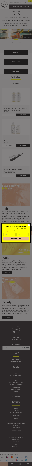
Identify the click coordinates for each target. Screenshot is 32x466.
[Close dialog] (29, 225)
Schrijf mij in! (16, 239)
